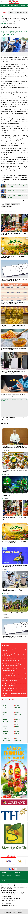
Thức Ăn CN (5, 721)
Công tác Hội (10, 5)
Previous (2, 861)
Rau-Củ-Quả (17, 710)
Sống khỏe (4, 880)
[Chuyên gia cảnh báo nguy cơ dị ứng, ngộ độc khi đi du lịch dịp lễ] (15, 460)
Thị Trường (8, 16)
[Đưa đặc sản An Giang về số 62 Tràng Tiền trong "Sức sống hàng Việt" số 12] (14, 246)
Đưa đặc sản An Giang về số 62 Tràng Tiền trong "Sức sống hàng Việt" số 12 (13, 257)
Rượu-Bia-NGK (18, 714)
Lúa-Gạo (4, 703)
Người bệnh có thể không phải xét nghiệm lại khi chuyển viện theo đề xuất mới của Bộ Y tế (13, 589)
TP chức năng (5, 731)
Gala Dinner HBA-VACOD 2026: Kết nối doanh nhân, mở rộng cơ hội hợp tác (13, 418)
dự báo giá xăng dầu (6, 206)
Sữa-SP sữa (17, 717)
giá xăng (7, 204)
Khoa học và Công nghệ (19, 5)
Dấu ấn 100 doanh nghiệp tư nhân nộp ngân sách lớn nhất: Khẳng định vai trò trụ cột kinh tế (13, 303)
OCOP (16, 738)
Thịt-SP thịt (17, 719)
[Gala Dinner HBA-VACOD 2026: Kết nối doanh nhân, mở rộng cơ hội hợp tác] (14, 407)
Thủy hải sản (18, 721)
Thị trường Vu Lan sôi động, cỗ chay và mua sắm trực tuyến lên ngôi (13, 234)
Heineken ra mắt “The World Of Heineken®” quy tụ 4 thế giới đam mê (14, 494)
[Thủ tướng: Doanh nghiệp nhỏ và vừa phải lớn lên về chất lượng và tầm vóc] (15, 555)
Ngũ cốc (4, 710)
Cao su (4, 705)
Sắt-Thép (5, 733)
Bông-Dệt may (18, 736)
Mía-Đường (17, 707)
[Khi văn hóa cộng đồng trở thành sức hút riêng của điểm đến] (15, 603)
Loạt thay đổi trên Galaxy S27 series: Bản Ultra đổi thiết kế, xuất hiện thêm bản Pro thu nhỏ (14, 280)
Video (16, 880)
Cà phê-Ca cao (18, 703)
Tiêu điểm (3, 5)
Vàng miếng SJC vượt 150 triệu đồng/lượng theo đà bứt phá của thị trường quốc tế (14, 326)
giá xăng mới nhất (15, 204)
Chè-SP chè (5, 712)
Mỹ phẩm (5, 728)
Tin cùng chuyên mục (8, 211)
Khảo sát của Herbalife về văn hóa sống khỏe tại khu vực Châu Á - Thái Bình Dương (14, 395)
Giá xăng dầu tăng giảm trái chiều (9, 31)
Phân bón (5, 714)
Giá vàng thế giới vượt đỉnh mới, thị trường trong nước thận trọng (14, 694)
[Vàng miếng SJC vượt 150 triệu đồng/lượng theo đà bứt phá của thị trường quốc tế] (14, 315)
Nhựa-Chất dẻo (6, 738)
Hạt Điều (17, 705)
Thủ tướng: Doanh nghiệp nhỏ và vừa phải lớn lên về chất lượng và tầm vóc (14, 566)
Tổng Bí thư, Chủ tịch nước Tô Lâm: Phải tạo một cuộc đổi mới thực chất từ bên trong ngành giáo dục (14, 447)
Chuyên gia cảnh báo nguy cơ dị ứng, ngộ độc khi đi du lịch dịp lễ (14, 471)
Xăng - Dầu (5, 726)
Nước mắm (5, 724)
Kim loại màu (5, 736)
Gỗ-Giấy (17, 712)
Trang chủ (3, 16)
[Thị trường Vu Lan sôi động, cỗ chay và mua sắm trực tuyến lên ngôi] (14, 223)
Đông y (16, 728)
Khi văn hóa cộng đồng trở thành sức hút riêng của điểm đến (14, 613)
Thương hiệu (17, 875)
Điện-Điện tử (17, 726)
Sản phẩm (4, 877)
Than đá (17, 733)
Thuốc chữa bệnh (6, 740)
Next (27, 861)
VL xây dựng (17, 731)
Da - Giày (17, 724)
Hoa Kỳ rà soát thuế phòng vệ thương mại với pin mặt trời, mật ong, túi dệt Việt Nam (13, 349)
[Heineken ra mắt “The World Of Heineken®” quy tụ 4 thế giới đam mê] (15, 484)
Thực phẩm (5, 719)
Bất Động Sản (18, 740)
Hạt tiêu (4, 707)
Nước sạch (5, 717)
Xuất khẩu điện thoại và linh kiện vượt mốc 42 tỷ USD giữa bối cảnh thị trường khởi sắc (13, 372)
